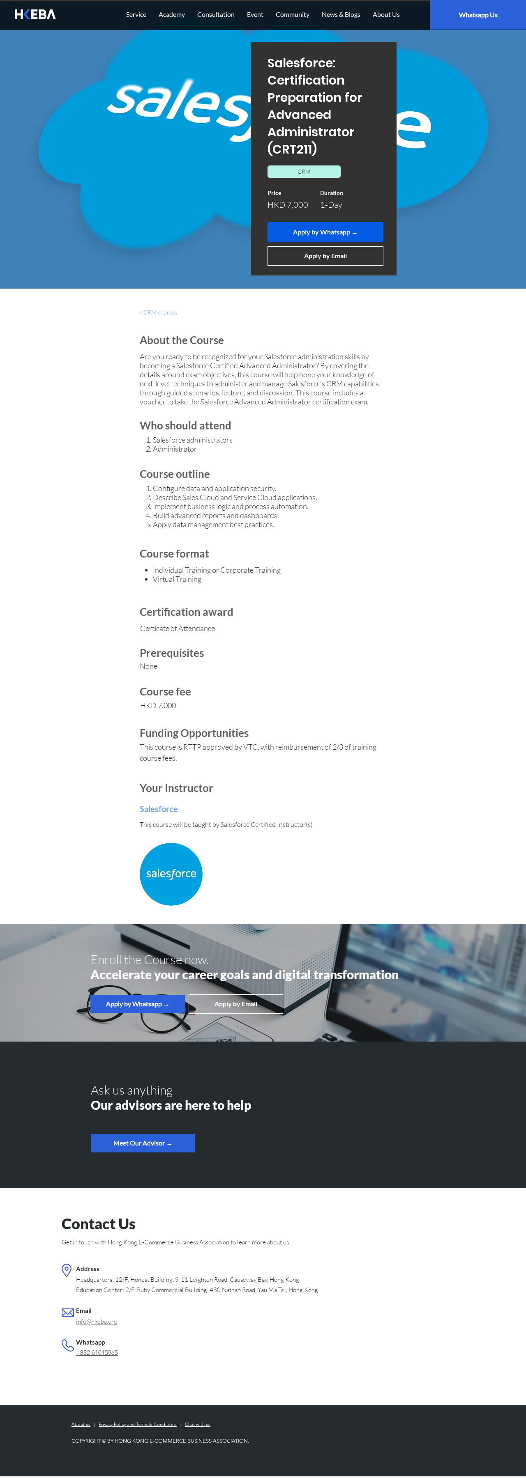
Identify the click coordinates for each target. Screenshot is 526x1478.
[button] (143, 1143)
